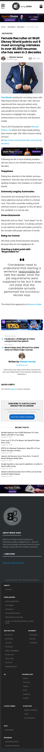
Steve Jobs (9, 659)
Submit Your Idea (30, 710)
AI (5, 674)
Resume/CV (9, 609)
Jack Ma (8, 643)
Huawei (26, 698)
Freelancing (9, 597)
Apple (25, 690)
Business (8, 738)
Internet (32, 631)
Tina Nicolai (6, 97)
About (7, 585)
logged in (13, 389)
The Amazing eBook (12, 613)
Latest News (9, 706)
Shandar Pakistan (12, 746)
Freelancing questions (14, 617)
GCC (6, 726)
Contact (8, 589)
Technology (27, 674)
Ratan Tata (9, 655)
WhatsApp (33, 635)
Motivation (9, 631)
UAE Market (9, 605)
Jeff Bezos (9, 647)
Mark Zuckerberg (12, 651)
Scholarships (29, 718)
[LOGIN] (41, 6)
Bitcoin (32, 639)
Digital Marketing (12, 601)
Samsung (26, 694)
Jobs (26, 714)
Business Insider (34, 304)
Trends (25, 686)
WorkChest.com (22, 365)
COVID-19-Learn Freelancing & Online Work (19, 622)
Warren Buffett (11, 667)
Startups (27, 706)
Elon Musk (9, 639)
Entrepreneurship (12, 742)
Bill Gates (8, 635)
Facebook (33, 643)
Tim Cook (8, 662)
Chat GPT (26, 682)
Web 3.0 (26, 678)
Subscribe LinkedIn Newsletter (22, 417)
